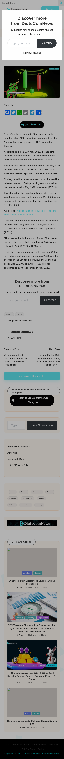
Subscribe (47, 43)
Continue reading (32, 53)
